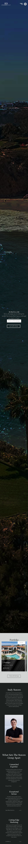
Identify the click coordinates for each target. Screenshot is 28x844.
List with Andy (13, 326)
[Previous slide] (3, 658)
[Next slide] (25, 658)
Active (21, 642)
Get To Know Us (14, 709)
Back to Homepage (14, 321)
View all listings (14, 676)
